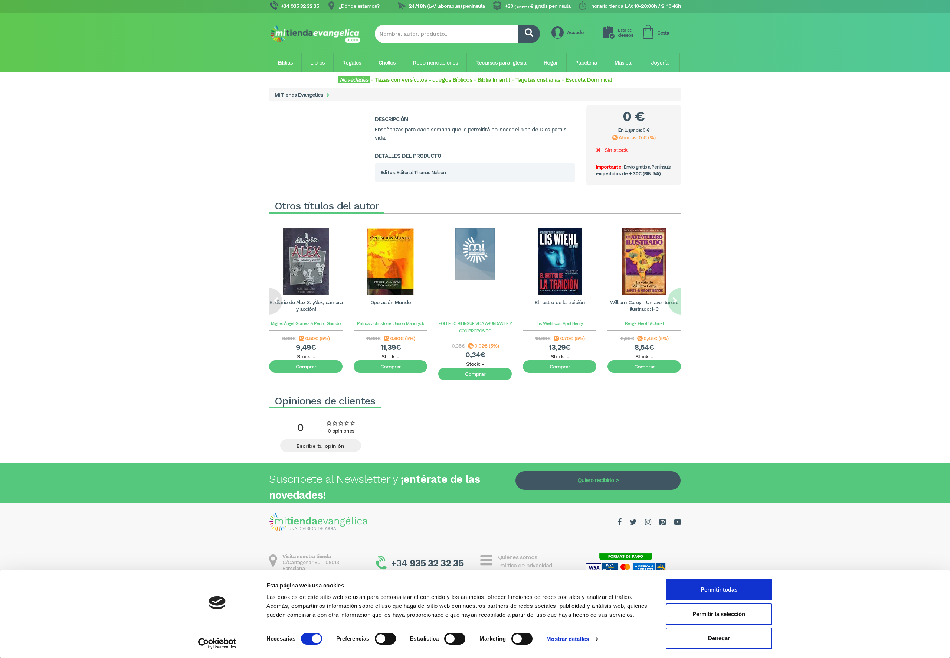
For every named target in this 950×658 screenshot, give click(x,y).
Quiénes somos (517, 557)
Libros (317, 62)
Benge (630, 323)
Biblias (285, 62)
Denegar (719, 638)
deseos (625, 33)
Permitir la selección (718, 614)
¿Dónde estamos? (358, 6)
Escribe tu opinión (320, 446)
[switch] (385, 639)
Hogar (551, 62)
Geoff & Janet (651, 323)
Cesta (663, 33)
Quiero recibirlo (595, 480)
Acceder (576, 32)
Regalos (351, 62)
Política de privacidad (525, 565)
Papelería (586, 62)
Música (623, 62)
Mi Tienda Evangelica (299, 95)
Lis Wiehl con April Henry (560, 323)
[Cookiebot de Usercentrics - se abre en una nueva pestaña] (217, 643)
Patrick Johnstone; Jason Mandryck (390, 323)
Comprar (306, 366)
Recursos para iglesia (500, 62)
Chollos (387, 62)
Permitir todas (719, 589)
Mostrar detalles (567, 639)
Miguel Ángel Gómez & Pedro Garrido (306, 323)
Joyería (659, 62)
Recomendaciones (435, 62)
